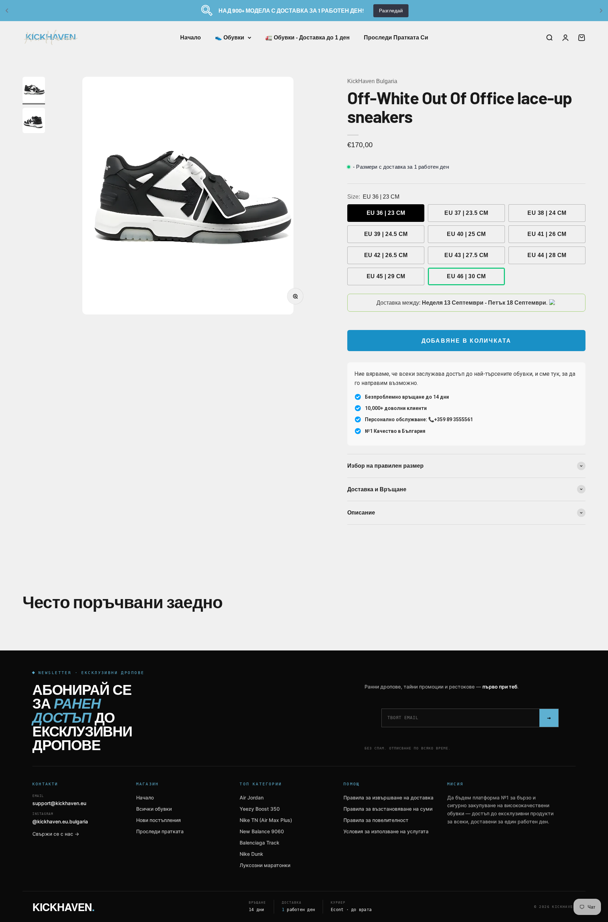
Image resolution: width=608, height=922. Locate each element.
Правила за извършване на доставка (388, 797)
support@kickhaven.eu (59, 800)
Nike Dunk (251, 854)
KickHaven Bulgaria (372, 81)
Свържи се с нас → (55, 834)
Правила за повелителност (375, 820)
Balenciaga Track (259, 843)
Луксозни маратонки (265, 865)
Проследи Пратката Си (396, 38)
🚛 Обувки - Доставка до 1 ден (307, 38)
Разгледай (391, 10)
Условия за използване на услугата (386, 831)
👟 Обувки (229, 38)
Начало (190, 38)
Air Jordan (252, 797)
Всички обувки (154, 809)
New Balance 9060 (262, 831)
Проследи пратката (160, 831)
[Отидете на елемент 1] (34, 90)
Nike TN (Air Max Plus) (266, 820)
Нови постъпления (158, 820)
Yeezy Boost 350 (260, 809)
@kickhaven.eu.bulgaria (60, 818)
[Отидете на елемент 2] (34, 121)
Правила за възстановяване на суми (387, 809)
